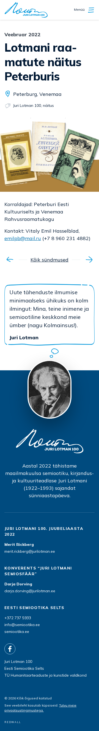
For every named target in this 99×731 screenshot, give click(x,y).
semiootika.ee (16, 631)
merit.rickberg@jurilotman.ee (29, 551)
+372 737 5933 (17, 617)
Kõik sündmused (49, 260)
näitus (48, 105)
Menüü (80, 9)
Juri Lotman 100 (27, 105)
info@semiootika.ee (22, 624)
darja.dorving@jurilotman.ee (29, 590)
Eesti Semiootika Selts (24, 668)
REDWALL (12, 722)
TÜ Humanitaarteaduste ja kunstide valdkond (45, 675)
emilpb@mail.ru (22, 238)
